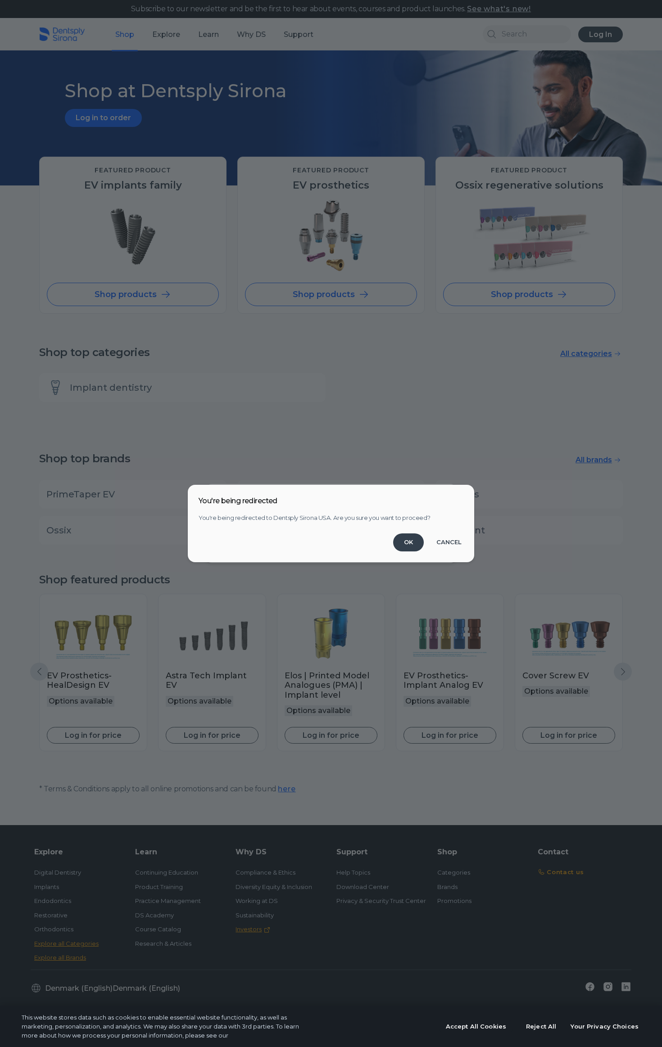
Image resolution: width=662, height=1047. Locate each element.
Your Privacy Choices (605, 1026)
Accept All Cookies (476, 1026)
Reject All (541, 1026)
